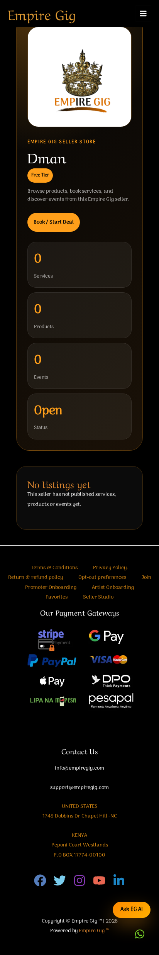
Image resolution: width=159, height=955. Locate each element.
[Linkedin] (119, 880)
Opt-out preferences (102, 577)
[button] (139, 934)
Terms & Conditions (54, 567)
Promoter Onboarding (50, 587)
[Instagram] (79, 880)
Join (146, 577)
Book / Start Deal (54, 222)
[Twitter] (60, 880)
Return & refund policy (35, 577)
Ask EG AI (131, 909)
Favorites (57, 597)
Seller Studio (98, 597)
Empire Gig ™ (94, 930)
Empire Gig (42, 13)
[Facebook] (40, 880)
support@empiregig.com (79, 787)
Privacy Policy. (110, 567)
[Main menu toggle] (143, 13)
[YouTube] (99, 880)
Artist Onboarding (113, 587)
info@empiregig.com (79, 768)
